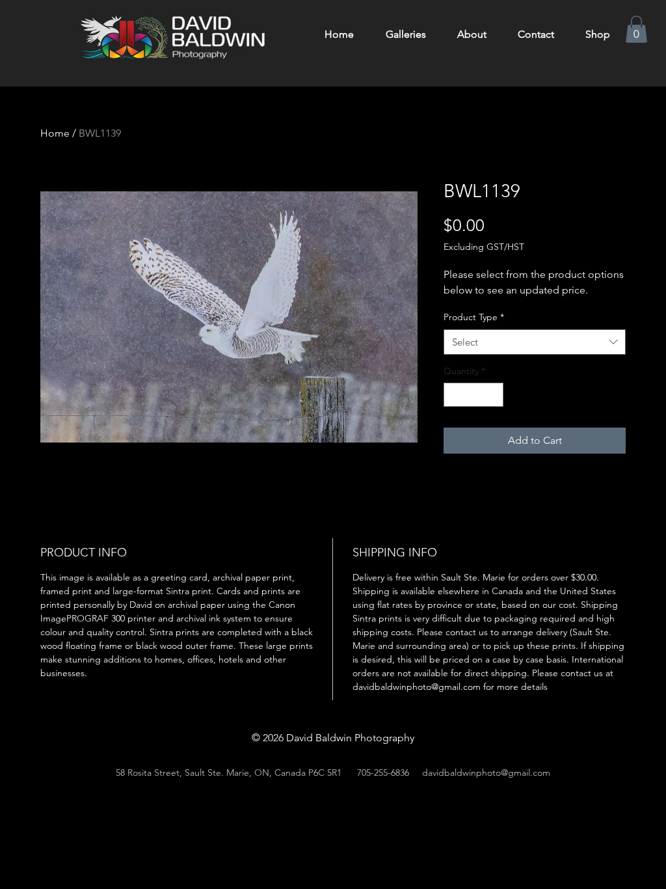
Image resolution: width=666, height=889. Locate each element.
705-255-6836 (383, 772)
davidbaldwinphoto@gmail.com (486, 772)
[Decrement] (454, 394)
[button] (636, 29)
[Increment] (493, 394)
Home (55, 133)
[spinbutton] (473, 394)
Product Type (474, 317)
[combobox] (535, 342)
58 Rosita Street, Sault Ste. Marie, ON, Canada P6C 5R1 (228, 772)
